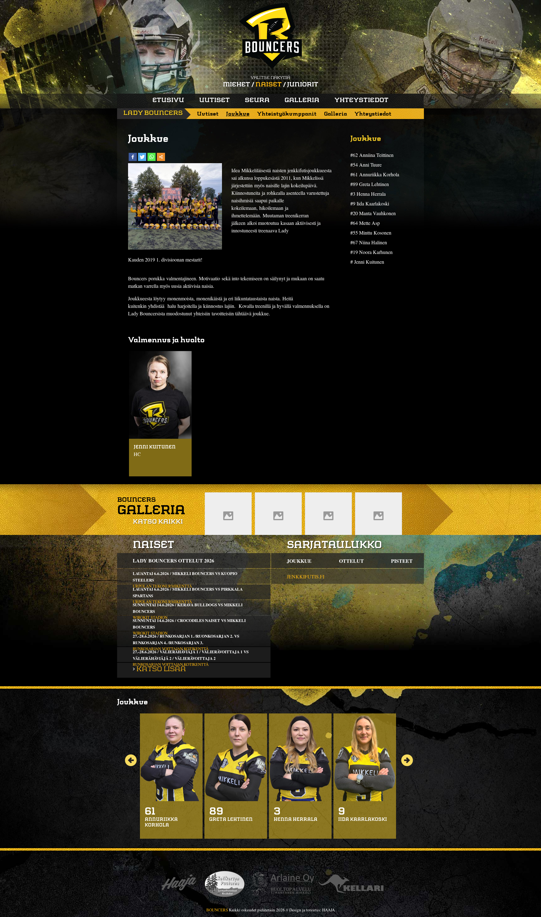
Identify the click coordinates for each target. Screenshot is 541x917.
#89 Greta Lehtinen (369, 184)
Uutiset (214, 100)
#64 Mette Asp (365, 223)
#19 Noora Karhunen (371, 252)
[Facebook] (133, 157)
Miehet (236, 85)
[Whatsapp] (151, 157)
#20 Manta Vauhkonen (373, 213)
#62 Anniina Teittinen (372, 155)
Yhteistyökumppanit (287, 114)
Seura (257, 100)
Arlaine (282, 884)
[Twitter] (142, 157)
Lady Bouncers (153, 113)
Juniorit (302, 85)
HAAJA (328, 910)
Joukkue (238, 114)
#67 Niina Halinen (368, 242)
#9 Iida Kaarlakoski (369, 203)
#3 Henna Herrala (368, 193)
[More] (161, 157)
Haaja (179, 884)
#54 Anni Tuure (366, 164)
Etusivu (168, 100)
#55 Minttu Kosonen (370, 232)
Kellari (351, 884)
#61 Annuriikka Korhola (374, 174)
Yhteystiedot (361, 100)
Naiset (268, 85)
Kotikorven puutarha (224, 884)
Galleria (302, 100)
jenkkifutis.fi (305, 576)
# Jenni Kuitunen (367, 261)
